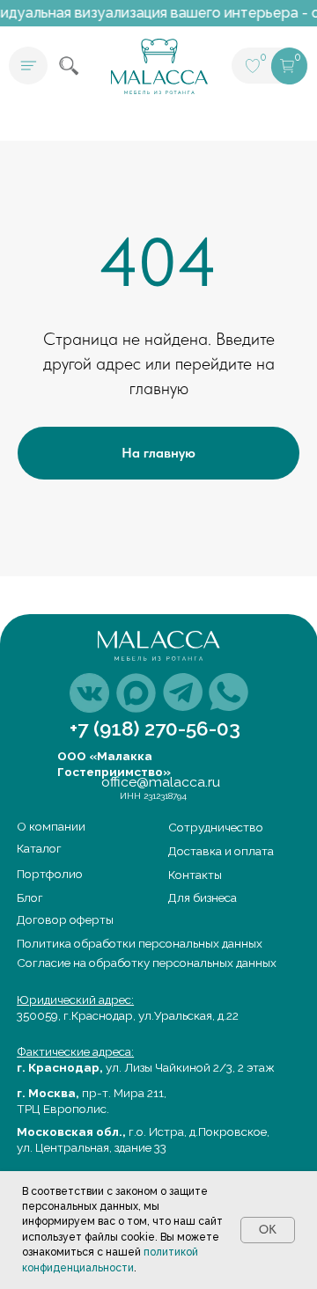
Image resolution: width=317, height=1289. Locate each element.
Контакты (195, 875)
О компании (51, 826)
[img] (89, 693)
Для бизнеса (202, 897)
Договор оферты (65, 919)
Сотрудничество (215, 827)
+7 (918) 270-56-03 (155, 728)
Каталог (39, 848)
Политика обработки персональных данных (139, 943)
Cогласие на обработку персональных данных (146, 963)
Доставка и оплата (221, 851)
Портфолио (50, 874)
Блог (30, 897)
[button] (28, 66)
